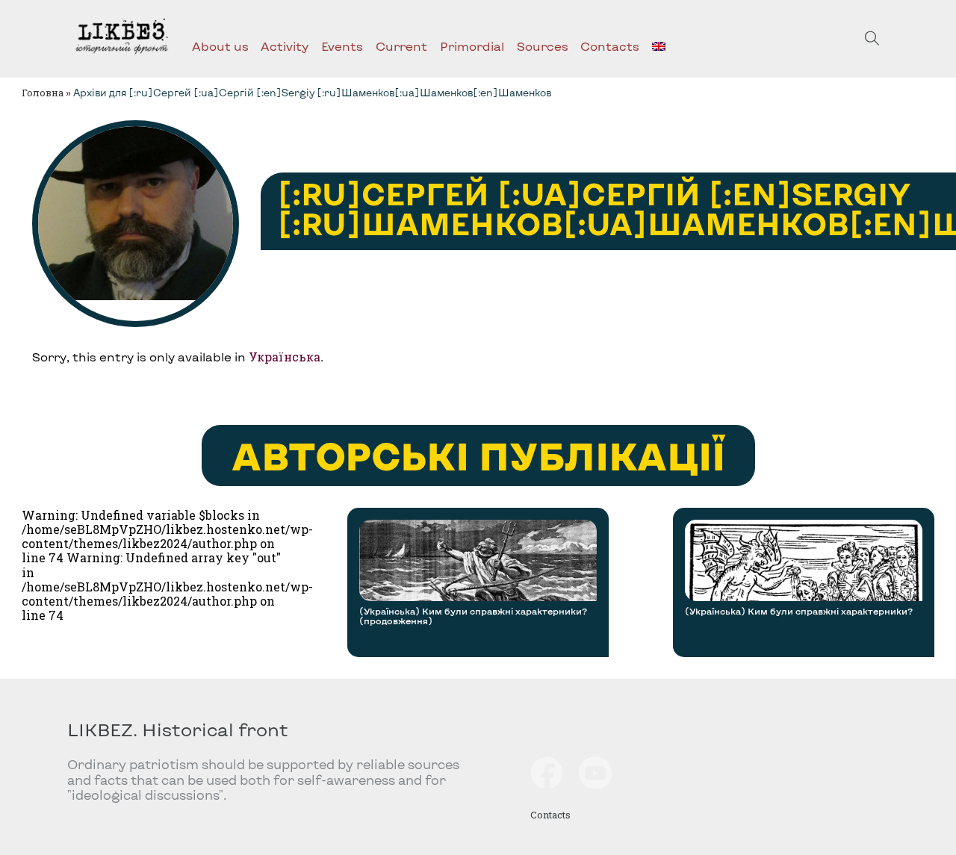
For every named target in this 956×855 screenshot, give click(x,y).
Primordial (472, 46)
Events (342, 46)
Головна (42, 92)
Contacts (609, 46)
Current (401, 46)
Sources (542, 46)
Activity (284, 46)
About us (220, 46)
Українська (284, 356)
